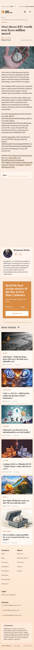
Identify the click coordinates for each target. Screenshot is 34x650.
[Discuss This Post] (26, 174)
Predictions (5, 571)
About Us (20, 554)
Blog (2, 558)
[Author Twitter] (16, 254)
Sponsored (5, 584)
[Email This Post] (22, 174)
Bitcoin (4, 22)
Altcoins (5, 460)
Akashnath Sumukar (8, 364)
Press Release (5, 579)
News (3, 554)
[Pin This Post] (18, 174)
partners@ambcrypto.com (12, 605)
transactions (13, 114)
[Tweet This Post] (14, 174)
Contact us (20, 562)
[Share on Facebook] (10, 174)
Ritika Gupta (6, 542)
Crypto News (7, 531)
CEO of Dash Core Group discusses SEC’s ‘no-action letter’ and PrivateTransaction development (16, 158)
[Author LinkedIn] (20, 254)
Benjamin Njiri (7, 401)
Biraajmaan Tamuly (6, 40)
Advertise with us (22, 558)
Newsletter (5, 566)
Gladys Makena (7, 435)
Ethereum (6, 426)
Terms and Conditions (8, 595)
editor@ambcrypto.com (11, 610)
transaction (12, 137)
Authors (19, 566)
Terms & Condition (28, 645)
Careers (19, 571)
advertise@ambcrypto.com (12, 615)
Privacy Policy (17, 645)
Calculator (4, 575)
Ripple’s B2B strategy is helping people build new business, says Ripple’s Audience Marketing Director (17, 165)
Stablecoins (6, 390)
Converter (4, 562)
